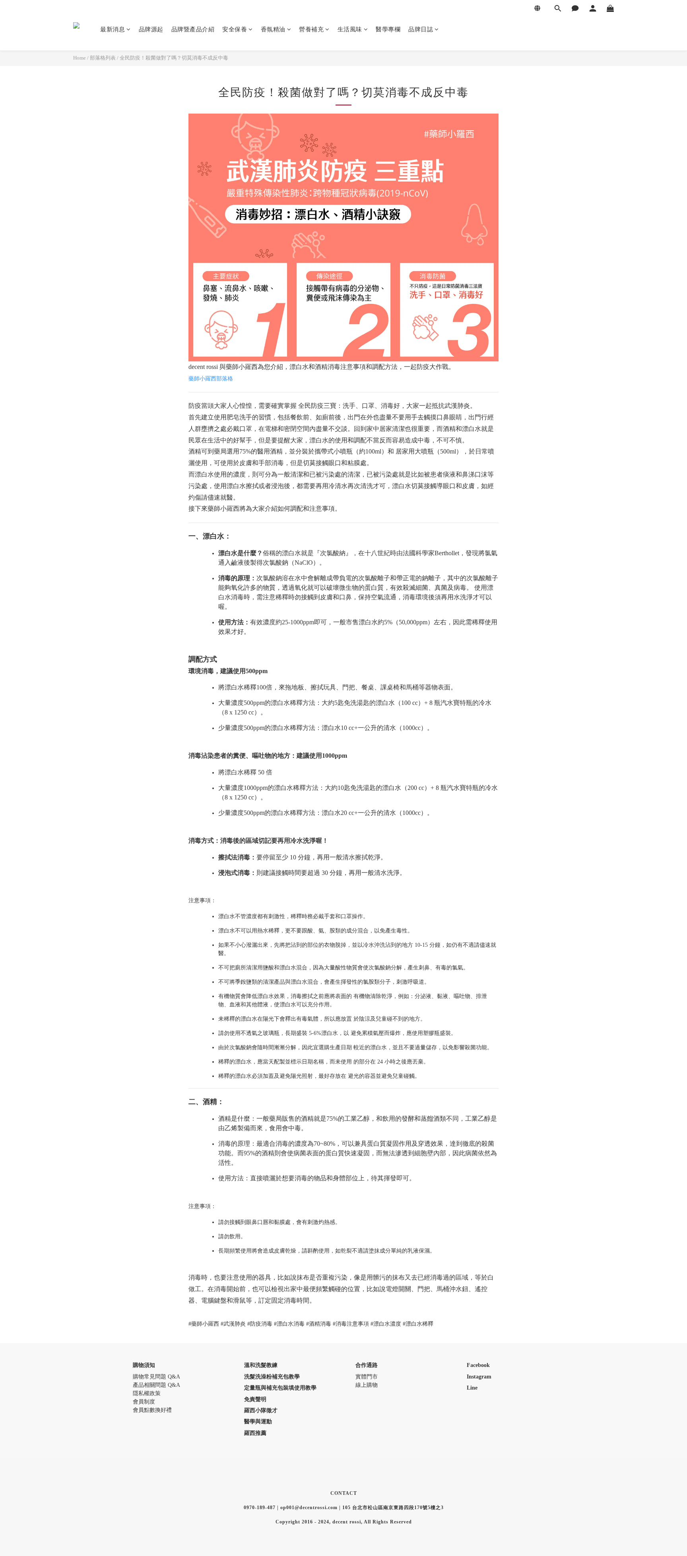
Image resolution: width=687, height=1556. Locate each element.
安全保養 (234, 29)
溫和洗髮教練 (261, 1365)
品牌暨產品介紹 (193, 29)
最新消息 (112, 29)
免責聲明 (255, 1399)
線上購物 (366, 1385)
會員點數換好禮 (152, 1410)
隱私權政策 (147, 1393)
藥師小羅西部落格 (210, 379)
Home (79, 58)
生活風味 (350, 29)
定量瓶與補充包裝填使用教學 (280, 1388)
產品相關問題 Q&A (156, 1385)
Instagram (479, 1377)
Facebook (478, 1365)
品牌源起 (151, 29)
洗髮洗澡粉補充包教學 (272, 1377)
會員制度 (144, 1402)
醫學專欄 (388, 29)
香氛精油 (273, 29)
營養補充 (311, 29)
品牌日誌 (420, 29)
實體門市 (366, 1377)
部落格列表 (103, 58)
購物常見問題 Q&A (156, 1377)
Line (472, 1388)
